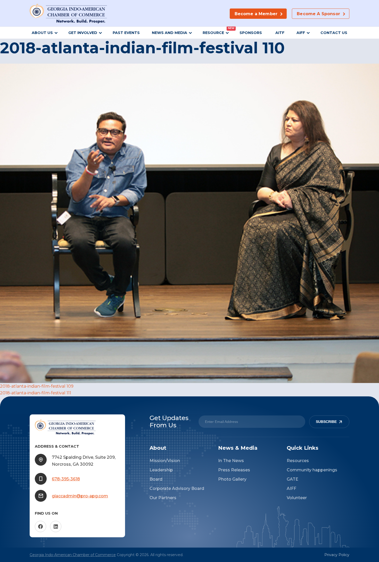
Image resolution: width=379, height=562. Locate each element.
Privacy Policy (336, 554)
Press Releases (234, 469)
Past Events (126, 32)
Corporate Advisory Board (177, 488)
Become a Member (256, 13)
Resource (213, 32)
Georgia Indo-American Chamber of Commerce (73, 554)
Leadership (161, 469)
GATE (292, 479)
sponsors (251, 32)
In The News (231, 460)
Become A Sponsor (318, 13)
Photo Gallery (232, 479)
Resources (298, 460)
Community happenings (312, 469)
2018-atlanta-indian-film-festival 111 (35, 392)
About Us (42, 32)
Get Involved (82, 32)
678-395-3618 (66, 478)
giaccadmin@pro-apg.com (80, 495)
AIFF (300, 32)
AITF (279, 32)
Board (156, 479)
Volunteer (297, 497)
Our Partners (163, 497)
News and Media (169, 32)
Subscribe (326, 422)
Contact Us (333, 32)
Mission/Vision (165, 460)
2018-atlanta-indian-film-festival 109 (36, 386)
